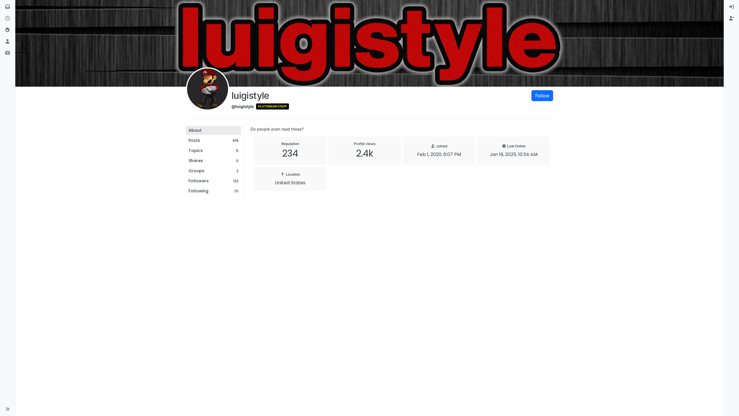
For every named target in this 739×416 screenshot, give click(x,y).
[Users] (7, 41)
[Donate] (7, 53)
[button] (7, 409)
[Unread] (7, 7)
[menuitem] (731, 7)
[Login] (731, 7)
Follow (542, 96)
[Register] (731, 18)
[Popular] (7, 30)
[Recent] (7, 18)
